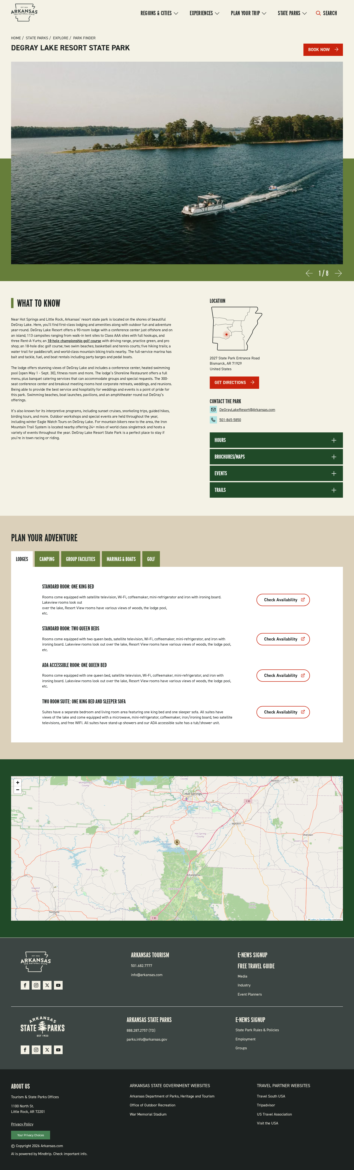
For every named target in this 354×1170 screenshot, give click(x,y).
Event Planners (250, 994)
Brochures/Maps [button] (230, 457)
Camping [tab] (46, 558)
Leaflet (313, 919)
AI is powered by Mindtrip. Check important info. (49, 1153)
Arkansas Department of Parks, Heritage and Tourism (172, 1096)
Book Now (319, 50)
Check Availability (280, 600)
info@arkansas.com (147, 974)
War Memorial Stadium (148, 1114)
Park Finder (84, 38)
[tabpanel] (177, 654)
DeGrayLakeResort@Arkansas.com (247, 409)
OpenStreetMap (325, 919)
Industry (244, 985)
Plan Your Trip (245, 13)
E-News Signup (252, 955)
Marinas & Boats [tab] (121, 558)
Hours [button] (220, 440)
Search (330, 13)
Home (16, 38)
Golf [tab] (151, 558)
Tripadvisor (266, 1105)
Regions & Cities (156, 13)
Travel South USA (271, 1096)
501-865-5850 (230, 419)
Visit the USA (267, 1123)
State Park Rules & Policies (257, 1029)
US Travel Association (274, 1114)
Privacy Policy (22, 1124)
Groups (241, 1048)
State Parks (289, 13)
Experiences (201, 13)
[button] (177, 843)
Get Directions (230, 382)
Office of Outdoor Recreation (152, 1105)
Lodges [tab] (22, 558)
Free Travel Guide (256, 966)
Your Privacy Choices (30, 1135)
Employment (246, 1039)
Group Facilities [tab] (80, 558)
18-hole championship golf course (74, 340)
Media (242, 976)
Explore (60, 38)
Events (221, 473)
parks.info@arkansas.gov (147, 1039)
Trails (220, 490)
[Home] (24, 13)
